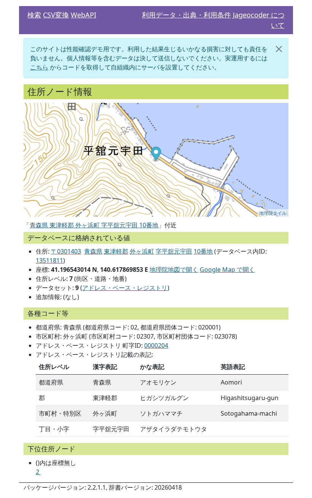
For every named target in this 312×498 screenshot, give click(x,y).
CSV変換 (56, 14)
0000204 (156, 345)
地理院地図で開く (174, 269)
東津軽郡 (116, 251)
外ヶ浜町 (142, 251)
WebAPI (83, 14)
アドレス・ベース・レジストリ (124, 288)
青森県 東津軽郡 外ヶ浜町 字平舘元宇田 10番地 (94, 225)
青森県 (93, 251)
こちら (39, 67)
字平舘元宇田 (174, 251)
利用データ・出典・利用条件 (186, 14)
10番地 (203, 251)
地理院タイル (273, 213)
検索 (34, 14)
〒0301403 (66, 251)
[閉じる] (279, 49)
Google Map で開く (227, 269)
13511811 (49, 260)
